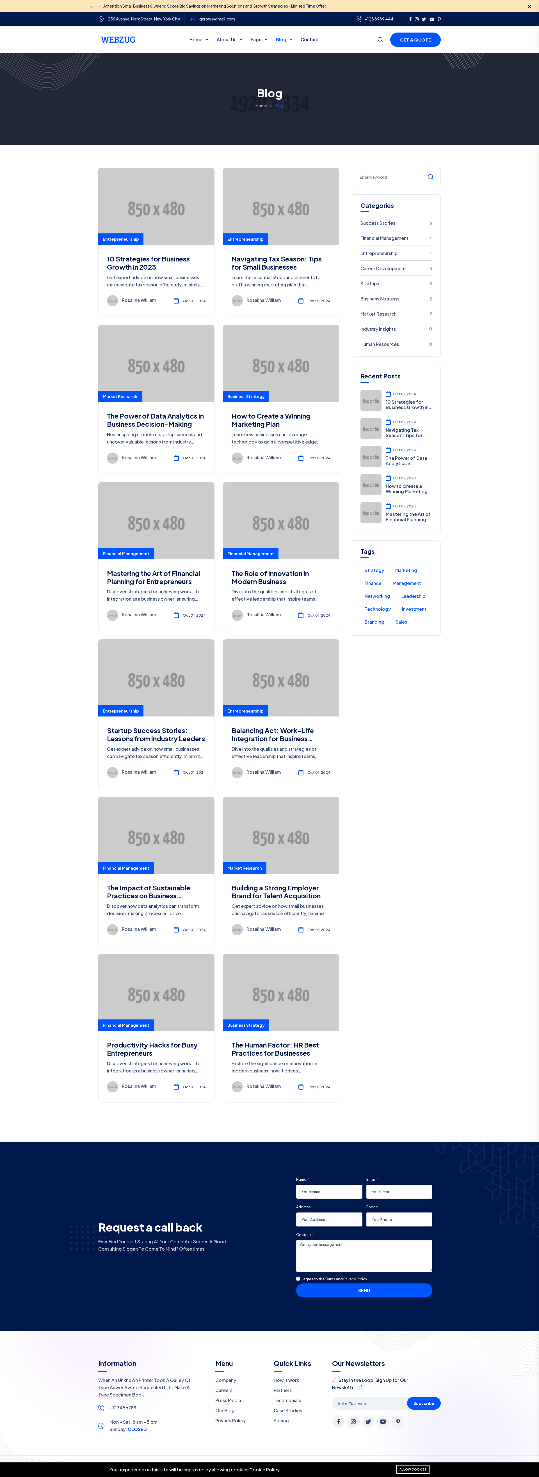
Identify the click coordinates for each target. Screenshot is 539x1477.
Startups (396, 283)
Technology (378, 609)
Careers (223, 1390)
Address (303, 1207)
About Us (227, 39)
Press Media (228, 1400)
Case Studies (288, 1410)
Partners (283, 1390)
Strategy (374, 570)
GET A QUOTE (415, 39)
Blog (281, 39)
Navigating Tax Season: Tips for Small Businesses (277, 262)
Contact (310, 39)
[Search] (380, 40)
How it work (286, 1380)
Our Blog (225, 1410)
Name (301, 1179)
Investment (414, 609)
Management (407, 583)
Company (225, 1380)
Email (371, 1179)
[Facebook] (410, 19)
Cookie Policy (264, 1470)
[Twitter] (424, 19)
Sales (401, 622)
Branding (374, 622)
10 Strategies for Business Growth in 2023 (148, 262)
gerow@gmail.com (217, 19)
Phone (372, 1207)
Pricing (281, 1420)
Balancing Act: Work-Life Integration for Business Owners (273, 738)
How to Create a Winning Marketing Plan (271, 420)
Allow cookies (412, 1469)
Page (256, 39)
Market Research (120, 396)
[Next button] (92, 6)
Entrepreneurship (121, 239)
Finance (373, 583)
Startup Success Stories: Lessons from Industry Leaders (156, 734)
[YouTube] (432, 19)
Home (196, 39)
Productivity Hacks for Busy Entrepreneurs (152, 1048)
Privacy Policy (230, 1420)
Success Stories (396, 223)
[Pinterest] (439, 19)
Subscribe (424, 1403)
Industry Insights (396, 329)
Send (364, 1290)
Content (303, 1234)
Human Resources (396, 344)
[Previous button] (99, 6)
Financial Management (126, 553)
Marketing (406, 570)
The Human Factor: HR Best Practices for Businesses (275, 1048)
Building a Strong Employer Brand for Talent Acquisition (276, 891)
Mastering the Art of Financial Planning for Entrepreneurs (153, 577)
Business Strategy (246, 396)
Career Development (396, 268)
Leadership (413, 596)
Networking (377, 596)
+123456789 (122, 1408)
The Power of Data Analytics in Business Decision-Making (155, 420)
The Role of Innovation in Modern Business (270, 577)
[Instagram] (417, 19)
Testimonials (287, 1400)
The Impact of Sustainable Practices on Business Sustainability (148, 895)
